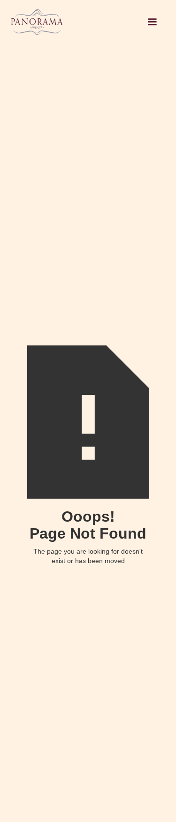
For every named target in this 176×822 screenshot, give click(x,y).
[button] (152, 22)
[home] (75, 22)
